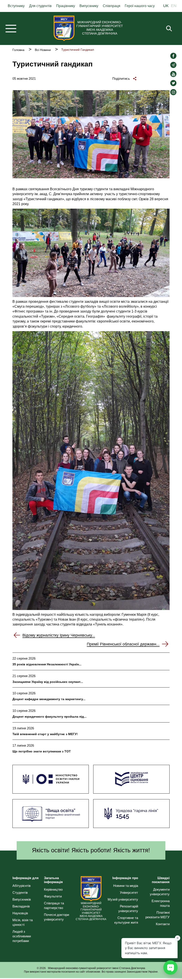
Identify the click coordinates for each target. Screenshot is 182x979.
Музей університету (123, 899)
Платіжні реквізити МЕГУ (157, 915)
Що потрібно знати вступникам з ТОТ (41, 751)
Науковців (20, 913)
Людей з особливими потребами (21, 936)
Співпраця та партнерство (54, 905)
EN (173, 6)
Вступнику (16, 6)
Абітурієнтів (21, 886)
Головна (18, 50)
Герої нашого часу (140, 6)
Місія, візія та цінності (22, 922)
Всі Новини (43, 50)
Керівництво (53, 889)
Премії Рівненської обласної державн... (123, 644)
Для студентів (40, 6)
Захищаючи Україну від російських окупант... (47, 682)
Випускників (21, 899)
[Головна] (64, 28)
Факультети (53, 896)
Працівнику (65, 6)
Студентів (20, 892)
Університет (129, 892)
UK (166, 6)
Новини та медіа (125, 886)
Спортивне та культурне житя (126, 920)
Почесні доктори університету (56, 917)
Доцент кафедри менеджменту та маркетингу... (48, 699)
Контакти (163, 924)
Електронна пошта (161, 903)
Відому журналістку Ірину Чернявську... (58, 635)
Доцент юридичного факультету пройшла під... (49, 716)
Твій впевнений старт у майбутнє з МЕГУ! (45, 734)
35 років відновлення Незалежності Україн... (46, 664)
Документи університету (160, 892)
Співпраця (111, 6)
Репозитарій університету (128, 908)
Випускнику (88, 6)
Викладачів (21, 906)
